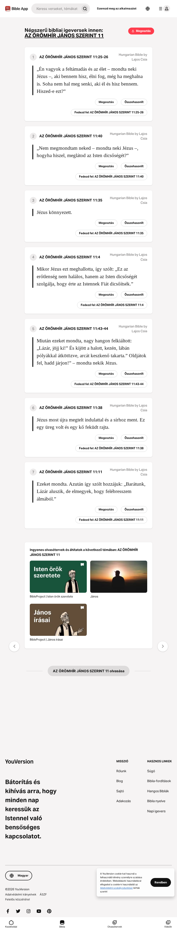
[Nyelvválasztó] (147, 8)
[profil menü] (163, 8)
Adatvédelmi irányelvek (20, 894)
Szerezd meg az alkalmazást (116, 8)
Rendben (161, 882)
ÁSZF (43, 894)
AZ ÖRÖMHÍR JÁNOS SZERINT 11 (64, 35)
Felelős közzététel (17, 899)
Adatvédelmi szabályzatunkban (116, 887)
